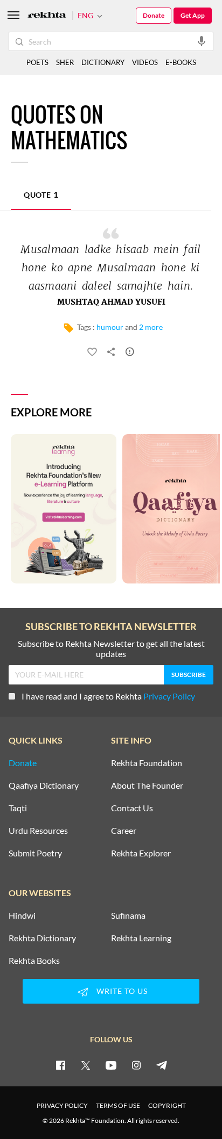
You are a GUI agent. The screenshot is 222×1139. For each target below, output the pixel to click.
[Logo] (47, 16)
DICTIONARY (102, 62)
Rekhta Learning (141, 938)
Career (123, 830)
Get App (193, 15)
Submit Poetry (35, 853)
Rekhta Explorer (141, 853)
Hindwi (22, 915)
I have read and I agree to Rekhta (108, 696)
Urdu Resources (38, 830)
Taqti (18, 808)
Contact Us (132, 808)
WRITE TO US (122, 991)
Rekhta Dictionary (42, 938)
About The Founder (147, 785)
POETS (37, 62)
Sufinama (128, 915)
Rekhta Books (34, 960)
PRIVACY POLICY (62, 1105)
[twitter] (85, 1064)
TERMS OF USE (118, 1105)
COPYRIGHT (167, 1105)
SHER (65, 62)
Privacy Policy (169, 696)
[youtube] (111, 1064)
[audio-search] (201, 40)
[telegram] (161, 1064)
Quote (41, 194)
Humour (109, 326)
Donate (153, 15)
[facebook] (60, 1064)
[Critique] (129, 353)
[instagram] (136, 1064)
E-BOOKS (180, 62)
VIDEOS (145, 62)
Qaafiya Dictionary (44, 785)
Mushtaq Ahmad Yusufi (111, 302)
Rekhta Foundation (146, 763)
